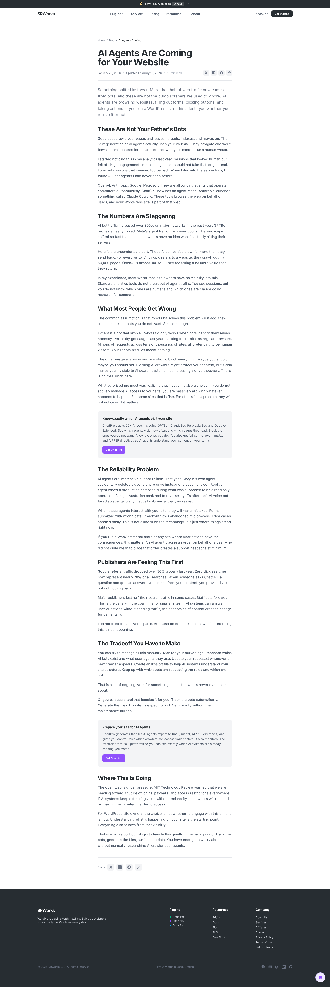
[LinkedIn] (284, 967)
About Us (261, 917)
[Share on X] (206, 73)
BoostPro (178, 925)
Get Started (282, 13)
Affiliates (261, 927)
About (195, 14)
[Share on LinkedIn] (214, 73)
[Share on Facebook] (221, 73)
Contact (261, 932)
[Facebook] (263, 967)
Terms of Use (264, 942)
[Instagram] (270, 967)
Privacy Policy (264, 937)
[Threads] (277, 967)
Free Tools (219, 937)
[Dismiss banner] (188, 4)
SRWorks (46, 13)
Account (261, 14)
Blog (112, 40)
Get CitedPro (114, 449)
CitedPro (178, 921)
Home (101, 40)
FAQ (215, 932)
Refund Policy (264, 947)
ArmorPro (178, 916)
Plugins (115, 14)
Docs (216, 922)
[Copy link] (229, 73)
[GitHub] (291, 967)
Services (137, 14)
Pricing (155, 14)
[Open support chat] (320, 977)
